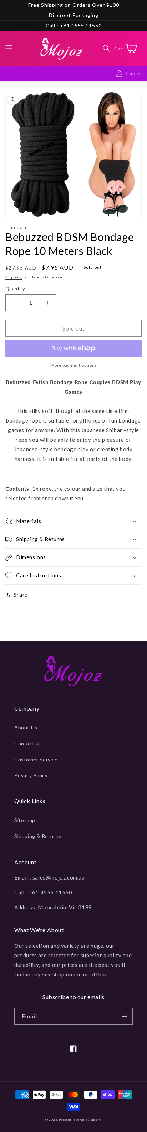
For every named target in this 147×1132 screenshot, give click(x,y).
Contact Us (28, 743)
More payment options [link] (73, 365)
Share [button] (20, 595)
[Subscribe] (124, 1016)
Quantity (15, 289)
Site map (24, 820)
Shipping (13, 277)
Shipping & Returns (37, 836)
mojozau (65, 1119)
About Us (25, 727)
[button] (9, 48)
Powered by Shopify (87, 1119)
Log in (133, 73)
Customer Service (36, 759)
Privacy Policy (30, 775)
